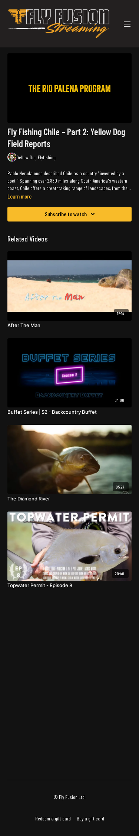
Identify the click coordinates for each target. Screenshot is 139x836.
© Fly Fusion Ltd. (69, 797)
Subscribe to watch (66, 213)
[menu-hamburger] (127, 24)
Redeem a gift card (53, 818)
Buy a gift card (90, 818)
